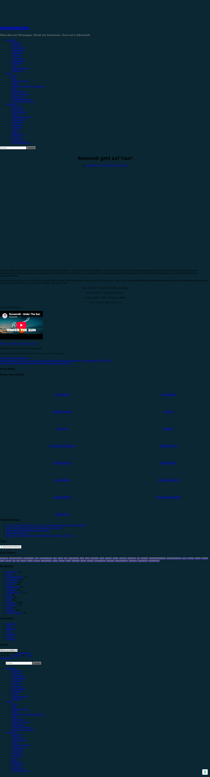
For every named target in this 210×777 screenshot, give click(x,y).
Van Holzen (110, 561)
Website (3, 343)
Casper (82, 558)
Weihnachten (133, 561)
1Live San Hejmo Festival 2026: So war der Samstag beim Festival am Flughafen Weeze (46, 525)
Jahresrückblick (18, 60)
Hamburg (191, 558)
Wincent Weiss (143, 561)
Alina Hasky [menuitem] (17, 737)
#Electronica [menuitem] (17, 724)
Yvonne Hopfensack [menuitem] (20, 771)
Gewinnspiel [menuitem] (17, 686)
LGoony (30, 561)
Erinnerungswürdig (20, 68)
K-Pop (2, 561)
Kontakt (9, 636)
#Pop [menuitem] (13, 706)
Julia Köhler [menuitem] (16, 755)
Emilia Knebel (17, 119)
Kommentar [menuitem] (16, 691)
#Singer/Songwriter (20, 94)
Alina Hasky (17, 109)
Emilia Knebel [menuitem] (17, 748)
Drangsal (115, 558)
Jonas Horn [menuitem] (16, 753)
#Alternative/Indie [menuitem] (19, 709)
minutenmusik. (15, 27)
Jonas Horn (16, 125)
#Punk (14, 89)
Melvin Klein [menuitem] (17, 768)
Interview (15, 55)
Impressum (11, 629)
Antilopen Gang (28, 558)
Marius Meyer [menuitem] (17, 763)
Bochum (60, 558)
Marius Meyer (17, 135)
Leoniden (23, 561)
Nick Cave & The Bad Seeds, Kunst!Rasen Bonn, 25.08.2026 (34, 528)
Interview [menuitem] (15, 683)
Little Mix (36, 561)
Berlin (37, 558)
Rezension (16, 42)
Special (14, 66)
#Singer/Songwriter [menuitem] (20, 722)
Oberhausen (76, 561)
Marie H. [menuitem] (15, 760)
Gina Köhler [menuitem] (17, 750)
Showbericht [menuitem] (17, 681)
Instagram (23, 343)
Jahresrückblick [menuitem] (18, 689)
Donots (101, 558)
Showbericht (17, 53)
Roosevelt (9, 358)
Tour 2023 (90, 561)
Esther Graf (144, 558)
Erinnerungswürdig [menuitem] (20, 696)
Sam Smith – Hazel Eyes (17, 533)
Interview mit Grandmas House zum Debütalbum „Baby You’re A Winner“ (39, 535)
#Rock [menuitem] (14, 704)
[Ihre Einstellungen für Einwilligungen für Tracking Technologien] (205, 772)
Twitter (33, 343)
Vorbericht (16, 45)
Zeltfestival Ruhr (154, 561)
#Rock (14, 76)
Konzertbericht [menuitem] (18, 676)
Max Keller (16, 137)
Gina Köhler (17, 122)
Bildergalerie (17, 71)
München (61, 561)
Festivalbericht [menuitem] (18, 678)
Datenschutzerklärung (11, 547)
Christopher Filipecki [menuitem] (20, 745)
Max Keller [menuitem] (16, 765)
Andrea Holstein (18, 112)
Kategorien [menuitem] (11, 668)
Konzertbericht (18, 48)
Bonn (65, 558)
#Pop (13, 78)
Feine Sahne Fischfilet (173, 558)
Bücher (9, 574)
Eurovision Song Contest (157, 558)
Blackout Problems (45, 558)
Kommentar (16, 63)
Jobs (8, 631)
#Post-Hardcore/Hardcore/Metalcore (27, 86)
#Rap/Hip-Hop (18, 91)
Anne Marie (4, 558)
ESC (138, 558)
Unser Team (16, 107)
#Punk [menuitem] (14, 717)
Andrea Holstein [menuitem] (18, 740)
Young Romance (21, 358)
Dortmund (108, 558)
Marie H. (15, 132)
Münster (68, 561)
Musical (55, 561)
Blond (55, 558)
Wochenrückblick (14, 613)
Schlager (83, 561)
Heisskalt (198, 558)
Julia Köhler (16, 127)
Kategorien (11, 40)
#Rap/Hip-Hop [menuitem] (18, 719)
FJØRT (184, 558)
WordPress (16, 655)
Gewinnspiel (17, 58)
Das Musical (94, 558)
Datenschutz (11, 624)
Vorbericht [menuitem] (16, 673)
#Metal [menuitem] (14, 712)
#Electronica (17, 96)
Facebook (13, 343)
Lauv (18, 561)
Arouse (29, 655)
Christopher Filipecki (20, 117)
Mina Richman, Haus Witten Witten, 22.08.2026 (27, 530)
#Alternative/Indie (19, 81)
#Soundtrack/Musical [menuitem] (21, 727)
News (8, 600)
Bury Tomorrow (73, 558)
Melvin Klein (17, 140)
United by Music (100, 561)
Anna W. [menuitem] (15, 742)
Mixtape (9, 597)
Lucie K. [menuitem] (15, 758)
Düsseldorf (123, 558)
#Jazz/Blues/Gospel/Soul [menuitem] (22, 730)
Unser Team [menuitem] (16, 735)
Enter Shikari (131, 558)
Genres (9, 73)
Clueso (87, 558)
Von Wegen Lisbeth (121, 561)
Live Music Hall (46, 561)
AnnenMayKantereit (16, 558)
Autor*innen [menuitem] (11, 732)
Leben (8, 595)
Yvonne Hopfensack (20, 142)
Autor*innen (11, 104)
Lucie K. (15, 130)
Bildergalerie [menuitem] (17, 699)
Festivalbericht (18, 50)
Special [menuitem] (14, 694)
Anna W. (15, 114)
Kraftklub (8, 561)
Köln (14, 561)
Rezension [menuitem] (16, 671)
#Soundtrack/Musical (21, 99)
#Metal (14, 84)
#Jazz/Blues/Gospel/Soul (22, 101)
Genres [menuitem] (9, 701)
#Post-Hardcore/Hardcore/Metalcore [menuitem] (27, 714)
